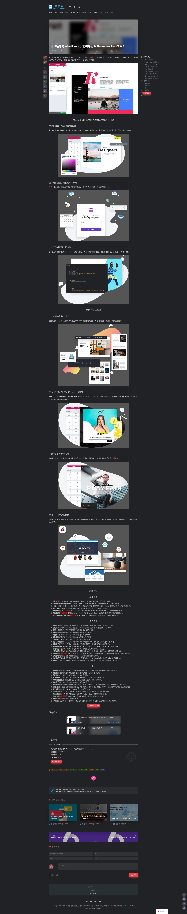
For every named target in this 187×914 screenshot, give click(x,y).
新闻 (55, 12)
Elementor (55, 770)
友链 (100, 12)
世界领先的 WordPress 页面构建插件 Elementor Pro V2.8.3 (96, 728)
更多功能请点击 (93, 706)
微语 (84, 12)
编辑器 (102, 770)
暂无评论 (56, 847)
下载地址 (57, 761)
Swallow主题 (112, 906)
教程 (72, 12)
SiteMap (132, 906)
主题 (61, 12)
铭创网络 (65, 789)
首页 (50, 12)
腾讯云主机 (103, 906)
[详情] (78, 6)
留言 (106, 12)
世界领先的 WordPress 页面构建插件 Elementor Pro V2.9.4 (96, 717)
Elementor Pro (64, 770)
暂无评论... (55, 43)
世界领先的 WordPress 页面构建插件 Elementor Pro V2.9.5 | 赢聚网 (85, 791)
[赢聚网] (57, 7)
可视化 (91, 770)
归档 (95, 12)
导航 (111, 12)
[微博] (95, 901)
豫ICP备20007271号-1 (87, 906)
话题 (89, 12)
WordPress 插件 (83, 770)
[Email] (100, 901)
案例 (78, 12)
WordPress (73, 770)
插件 (66, 12)
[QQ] (74, 6)
